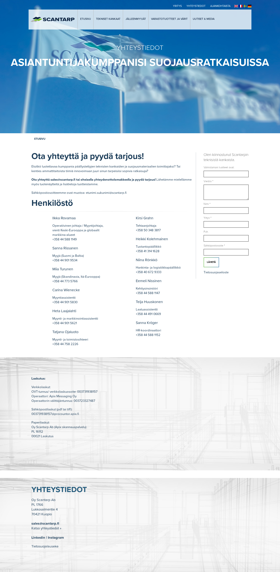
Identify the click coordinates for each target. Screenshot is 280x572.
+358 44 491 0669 (148, 314)
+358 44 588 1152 (148, 335)
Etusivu (85, 19)
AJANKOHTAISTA (220, 6)
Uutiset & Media (203, 19)
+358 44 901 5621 (64, 323)
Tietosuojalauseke (44, 546)
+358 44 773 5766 (65, 281)
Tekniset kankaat (108, 19)
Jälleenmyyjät (136, 19)
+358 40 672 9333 (148, 272)
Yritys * (207, 217)
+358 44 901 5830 (65, 302)
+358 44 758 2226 (65, 344)
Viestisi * (208, 181)
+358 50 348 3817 (148, 230)
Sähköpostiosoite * (214, 245)
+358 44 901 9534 (64, 260)
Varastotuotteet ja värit (169, 19)
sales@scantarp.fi (62, 180)
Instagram (56, 537)
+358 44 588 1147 (148, 293)
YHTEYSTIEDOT (196, 6)
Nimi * (207, 204)
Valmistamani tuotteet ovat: (219, 167)
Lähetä (211, 262)
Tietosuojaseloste (216, 272)
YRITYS (177, 6)
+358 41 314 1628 (147, 251)
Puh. (206, 231)
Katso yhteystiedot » (46, 528)
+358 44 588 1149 (64, 239)
